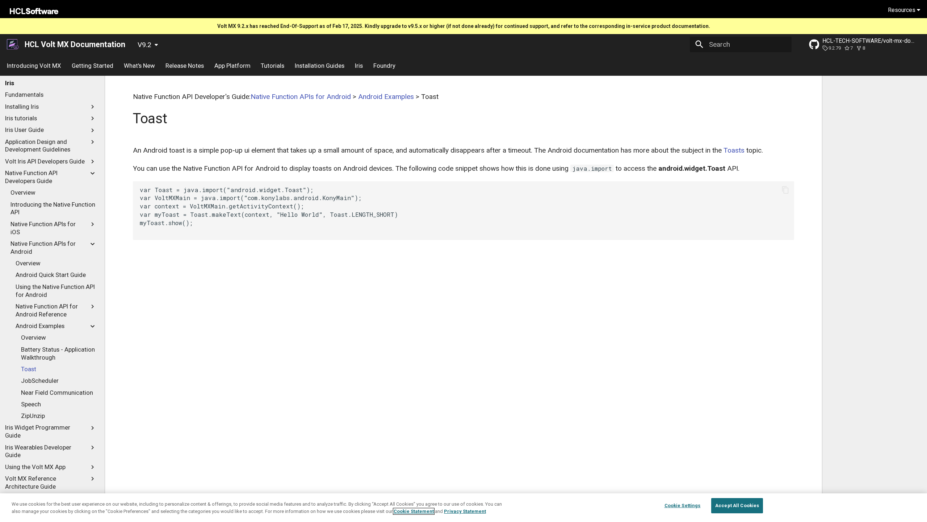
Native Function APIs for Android (301, 96)
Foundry (384, 65)
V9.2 (144, 45)
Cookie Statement (414, 511)
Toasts (733, 150)
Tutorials (272, 65)
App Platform (232, 65)
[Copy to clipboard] (785, 190)
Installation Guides (319, 65)
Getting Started (92, 65)
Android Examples (386, 96)
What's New (139, 65)
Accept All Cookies (737, 505)
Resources (902, 10)
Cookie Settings (682, 505)
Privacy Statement (465, 511)
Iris (359, 65)
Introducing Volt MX (34, 65)
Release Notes (184, 65)
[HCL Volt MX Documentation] (13, 44)
